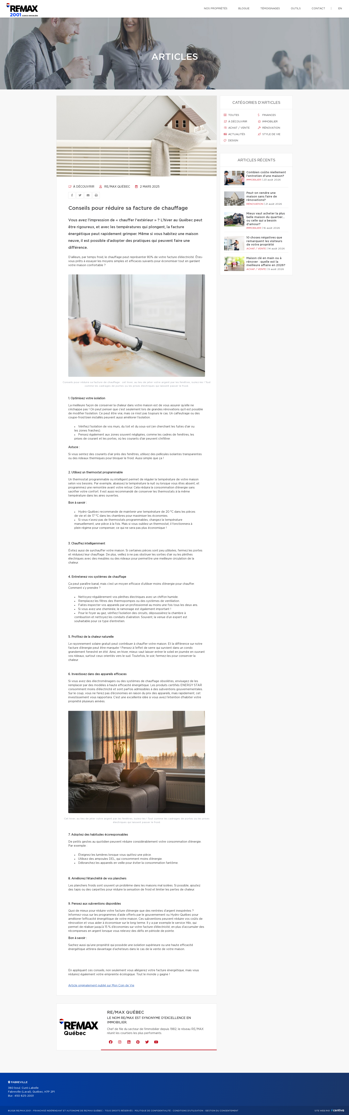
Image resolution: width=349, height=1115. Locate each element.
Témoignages (270, 8)
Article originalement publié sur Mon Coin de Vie (101, 985)
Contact (318, 8)
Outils (296, 8)
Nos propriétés (215, 8)
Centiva (337, 1110)
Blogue (243, 8)
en (340, 8)
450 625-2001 (24, 1096)
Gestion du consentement (221, 1111)
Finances (269, 115)
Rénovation (271, 128)
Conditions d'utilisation (188, 1111)
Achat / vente (238, 128)
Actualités (236, 134)
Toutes (233, 115)
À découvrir (83, 186)
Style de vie (271, 134)
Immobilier (270, 121)
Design (232, 140)
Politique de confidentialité (153, 1111)
